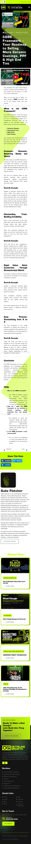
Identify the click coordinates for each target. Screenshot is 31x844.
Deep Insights (12, 651)
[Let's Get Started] (9, 7)
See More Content (10, 541)
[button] (29, 7)
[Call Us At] (3, 818)
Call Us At (9, 817)
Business (6, 578)
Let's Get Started (16, 6)
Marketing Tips (12, 578)
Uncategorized (7, 615)
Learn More (10, 586)
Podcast (6, 684)
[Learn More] (4, 586)
